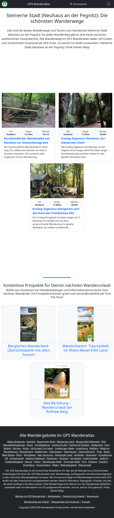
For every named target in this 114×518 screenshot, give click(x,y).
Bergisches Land (65, 441)
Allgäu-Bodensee (16, 441)
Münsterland (26, 451)
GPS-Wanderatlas (39, 4)
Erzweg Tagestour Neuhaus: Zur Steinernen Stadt (83, 140)
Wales (55, 465)
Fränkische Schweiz (79, 445)
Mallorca (104, 448)
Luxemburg (82, 448)
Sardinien (79, 455)
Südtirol (104, 458)
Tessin (37, 461)
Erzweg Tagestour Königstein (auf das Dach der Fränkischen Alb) (56, 211)
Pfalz (99, 451)
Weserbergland (68, 465)
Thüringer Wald (71, 461)
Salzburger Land (63, 455)
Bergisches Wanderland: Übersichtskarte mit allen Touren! (28, 350)
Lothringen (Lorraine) (41, 448)
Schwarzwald (17, 458)
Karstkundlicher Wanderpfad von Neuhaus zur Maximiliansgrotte (27, 140)
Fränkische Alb (59, 445)
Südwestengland (14, 461)
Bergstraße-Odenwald (87, 441)
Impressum (93, 496)
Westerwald (85, 465)
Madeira (94, 448)
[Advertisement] (57, 71)
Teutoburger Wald (52, 461)
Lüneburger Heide (64, 448)
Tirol (84, 461)
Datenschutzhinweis (73, 496)
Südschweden (90, 458)
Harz (107, 445)
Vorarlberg (28, 465)
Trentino (103, 461)
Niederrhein (41, 451)
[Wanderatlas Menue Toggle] (108, 4)
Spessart (63, 458)
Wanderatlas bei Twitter (36, 501)
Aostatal (31, 441)
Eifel (103, 441)
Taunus (28, 461)
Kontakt (86, 501)
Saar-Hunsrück (45, 455)
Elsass (30, 445)
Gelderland (97, 445)
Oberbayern (55, 451)
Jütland (7, 448)
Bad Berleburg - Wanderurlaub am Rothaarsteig (57, 407)
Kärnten (17, 448)
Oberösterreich (87, 451)
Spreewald (75, 458)
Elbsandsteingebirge (14, 445)
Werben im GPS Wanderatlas (30, 496)
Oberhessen (70, 451)
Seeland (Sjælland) (35, 458)
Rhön (19, 455)
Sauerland (91, 455)
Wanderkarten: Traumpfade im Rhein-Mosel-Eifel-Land (85, 348)
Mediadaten (54, 496)
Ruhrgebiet (30, 455)
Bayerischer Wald (46, 441)
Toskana (92, 461)
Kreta (26, 448)
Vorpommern (43, 465)
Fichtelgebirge (42, 445)
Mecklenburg (11, 451)
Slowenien (52, 458)
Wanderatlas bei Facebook (65, 501)
